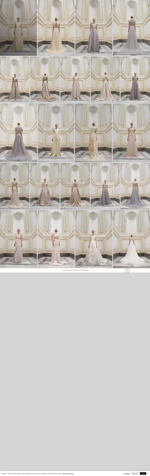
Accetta (143, 473)
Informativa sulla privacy (68, 473)
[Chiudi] (148, 473)
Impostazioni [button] (127, 473)
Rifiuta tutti (135, 473)
